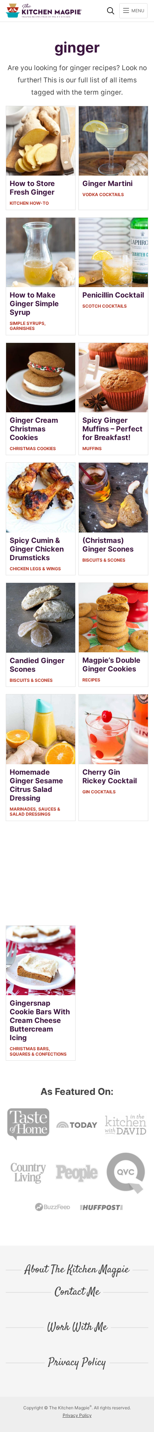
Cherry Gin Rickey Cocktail (109, 776)
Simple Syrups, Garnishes (28, 326)
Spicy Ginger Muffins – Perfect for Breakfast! (112, 429)
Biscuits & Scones (103, 560)
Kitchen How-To (29, 203)
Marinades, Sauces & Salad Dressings (35, 811)
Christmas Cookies (33, 448)
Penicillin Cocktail (113, 295)
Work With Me (77, 1327)
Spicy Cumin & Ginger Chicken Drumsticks (37, 549)
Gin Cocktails (99, 791)
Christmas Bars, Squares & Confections (38, 1051)
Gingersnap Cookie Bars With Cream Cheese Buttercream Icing (40, 1020)
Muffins (92, 448)
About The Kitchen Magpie (77, 1270)
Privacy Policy (77, 1362)
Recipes (91, 680)
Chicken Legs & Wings (35, 568)
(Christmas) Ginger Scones (108, 544)
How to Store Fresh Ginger (32, 187)
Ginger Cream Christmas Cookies (34, 429)
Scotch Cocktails (104, 306)
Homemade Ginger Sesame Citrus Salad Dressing (36, 785)
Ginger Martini (107, 183)
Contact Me (77, 1292)
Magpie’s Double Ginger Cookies (111, 664)
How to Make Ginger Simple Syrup (34, 304)
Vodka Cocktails (103, 194)
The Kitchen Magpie (44, 11)
